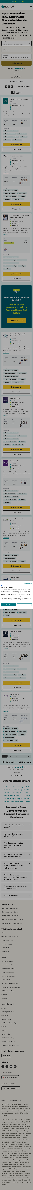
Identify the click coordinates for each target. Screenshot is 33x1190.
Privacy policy (28, 583)
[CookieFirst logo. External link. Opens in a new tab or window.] (2, 585)
